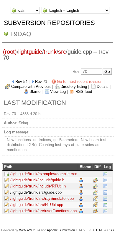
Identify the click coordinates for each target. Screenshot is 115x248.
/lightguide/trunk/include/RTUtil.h (38, 186)
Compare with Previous (31, 86)
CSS (110, 230)
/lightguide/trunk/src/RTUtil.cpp (36, 204)
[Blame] (81, 180)
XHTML (98, 230)
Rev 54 (21, 81)
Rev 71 (41, 81)
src (62, 51)
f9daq (20, 34)
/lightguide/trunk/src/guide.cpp (36, 192)
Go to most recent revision (79, 81)
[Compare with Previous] (95, 180)
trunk (50, 51)
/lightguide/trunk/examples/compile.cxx (43, 174)
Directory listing (73, 86)
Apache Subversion (61, 230)
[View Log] (105, 174)
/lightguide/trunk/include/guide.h (37, 180)
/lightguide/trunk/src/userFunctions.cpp (43, 211)
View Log (58, 91)
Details (103, 86)
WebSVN (25, 230)
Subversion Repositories (49, 22)
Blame (34, 91)
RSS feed (83, 91)
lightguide (30, 51)
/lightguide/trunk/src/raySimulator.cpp (42, 198)
